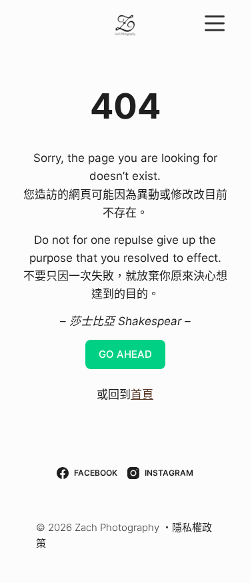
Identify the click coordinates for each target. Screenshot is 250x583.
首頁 (142, 394)
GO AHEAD (125, 354)
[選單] (215, 23)
